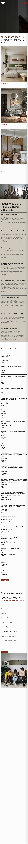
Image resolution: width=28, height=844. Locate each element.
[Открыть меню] (25, 3)
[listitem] (14, 369)
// (1, 172)
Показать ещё (5, 580)
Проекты (5, 172)
